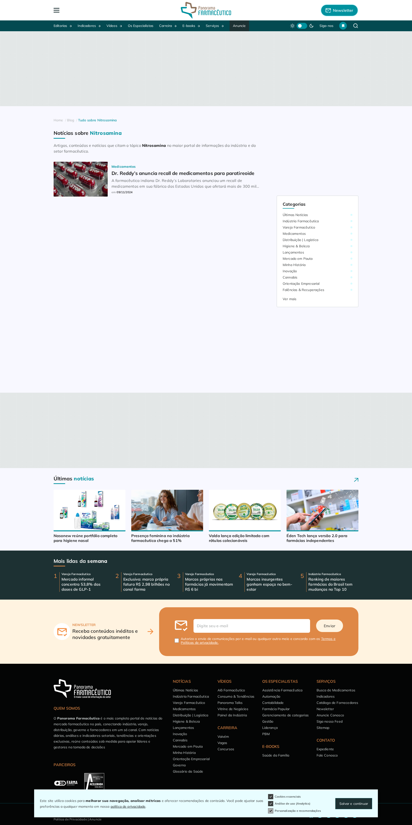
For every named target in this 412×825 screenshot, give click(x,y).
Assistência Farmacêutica (282, 690)
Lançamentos (293, 252)
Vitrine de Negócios (233, 709)
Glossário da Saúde (188, 771)
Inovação (290, 271)
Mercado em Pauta (298, 258)
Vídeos (111, 26)
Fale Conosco (327, 755)
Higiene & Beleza (296, 246)
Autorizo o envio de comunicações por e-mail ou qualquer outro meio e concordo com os (258, 641)
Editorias (60, 26)
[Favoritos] (343, 26)
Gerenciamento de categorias (285, 715)
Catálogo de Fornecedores (337, 703)
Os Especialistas (141, 26)
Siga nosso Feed (330, 721)
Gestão (268, 721)
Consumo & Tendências (236, 696)
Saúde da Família (275, 755)
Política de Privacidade (70, 819)
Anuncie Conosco (330, 715)
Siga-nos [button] (326, 26)
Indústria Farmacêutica (301, 221)
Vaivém (223, 736)
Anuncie (239, 26)
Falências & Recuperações (303, 290)
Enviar (329, 625)
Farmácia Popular (276, 709)
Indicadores (87, 26)
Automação (271, 696)
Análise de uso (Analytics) (292, 803)
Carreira (165, 26)
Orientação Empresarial (301, 283)
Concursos (226, 749)
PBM (266, 734)
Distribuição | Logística (300, 240)
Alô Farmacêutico (231, 690)
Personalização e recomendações (298, 811)
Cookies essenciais (288, 796)
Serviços (212, 26)
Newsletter (325, 709)
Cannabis (290, 277)
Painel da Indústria (232, 715)
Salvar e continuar (353, 803)
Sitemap (323, 728)
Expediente (325, 749)
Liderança (270, 728)
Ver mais (289, 299)
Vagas (222, 743)
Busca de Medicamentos (336, 690)
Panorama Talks (230, 703)
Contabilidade (273, 703)
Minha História (294, 265)
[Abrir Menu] (84, 10)
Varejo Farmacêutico (299, 227)
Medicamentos (294, 233)
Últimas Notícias (295, 215)
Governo (179, 765)
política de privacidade (128, 806)
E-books (188, 26)
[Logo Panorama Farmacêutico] (206, 10)
